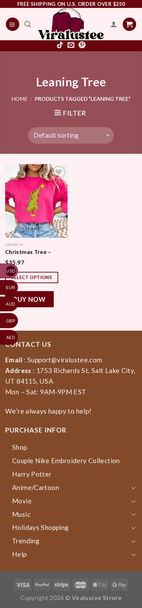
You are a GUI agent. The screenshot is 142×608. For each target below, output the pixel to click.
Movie (22, 501)
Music (21, 514)
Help (19, 554)
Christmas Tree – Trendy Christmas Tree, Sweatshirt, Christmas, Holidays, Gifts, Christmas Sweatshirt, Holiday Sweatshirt (33, 251)
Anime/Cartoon (35, 487)
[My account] (113, 24)
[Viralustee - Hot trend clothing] (71, 24)
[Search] (27, 24)
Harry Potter (32, 474)
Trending (25, 541)
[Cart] (129, 24)
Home (19, 99)
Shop (19, 447)
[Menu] (12, 24)
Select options (31, 277)
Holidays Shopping (40, 527)
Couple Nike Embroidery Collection (66, 461)
